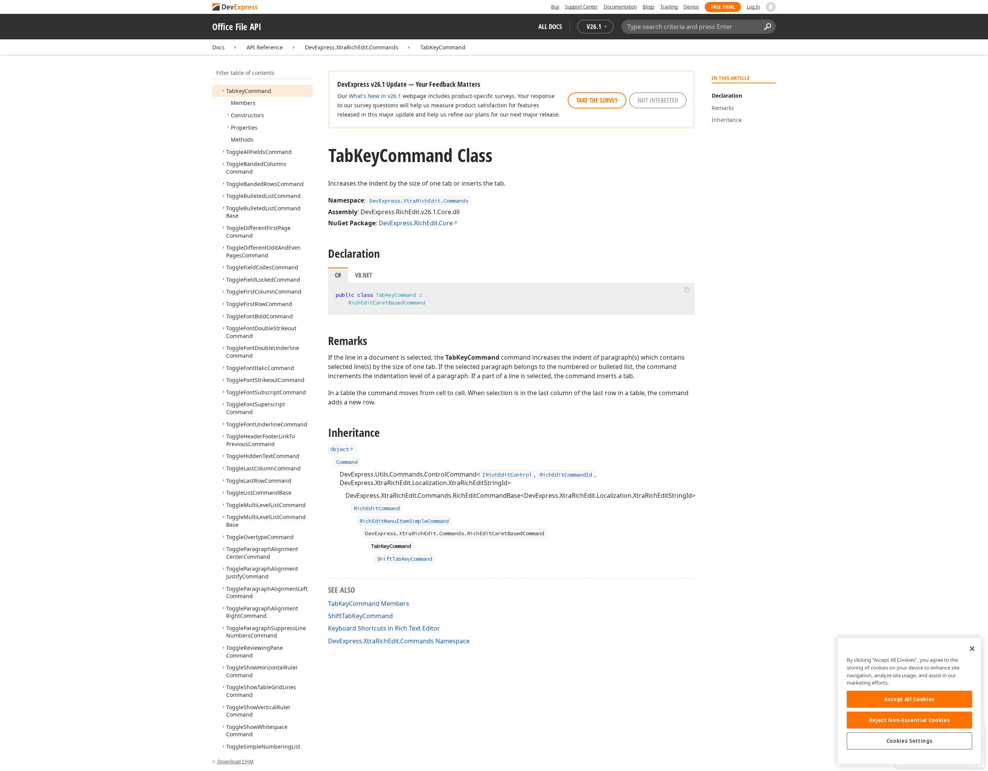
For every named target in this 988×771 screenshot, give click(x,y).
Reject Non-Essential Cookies (909, 720)
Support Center (581, 6)
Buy (555, 6)
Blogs (649, 6)
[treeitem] (248, 91)
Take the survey (597, 100)
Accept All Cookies (909, 699)
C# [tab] (338, 275)
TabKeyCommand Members (368, 603)
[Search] (767, 27)
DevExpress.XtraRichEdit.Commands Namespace (399, 641)
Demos (691, 6)
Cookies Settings (909, 740)
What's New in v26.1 (375, 96)
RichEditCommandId (566, 474)
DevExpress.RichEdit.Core (416, 223)
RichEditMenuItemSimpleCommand (404, 520)
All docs (550, 26)
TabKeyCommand (442, 47)
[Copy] (686, 289)
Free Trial (723, 6)
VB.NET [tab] (363, 275)
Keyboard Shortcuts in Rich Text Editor (384, 628)
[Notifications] (771, 7)
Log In (753, 6)
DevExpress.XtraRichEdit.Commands (351, 47)
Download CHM (235, 761)
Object (339, 449)
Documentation (620, 6)
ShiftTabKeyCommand (404, 558)
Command (347, 461)
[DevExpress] (235, 7)
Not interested (658, 100)
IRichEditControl (507, 474)
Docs (218, 47)
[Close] (972, 648)
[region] (909, 701)
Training (669, 6)
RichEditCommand (377, 508)
